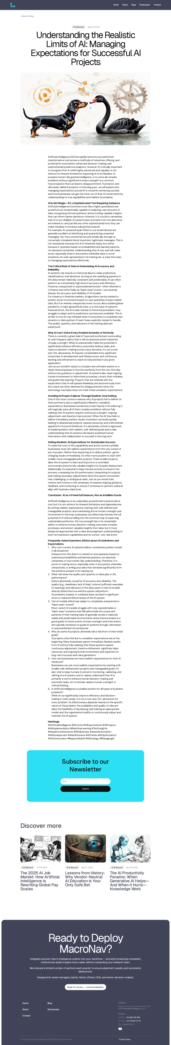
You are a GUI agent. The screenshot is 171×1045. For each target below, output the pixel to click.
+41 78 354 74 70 (133, 1021)
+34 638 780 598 (133, 1017)
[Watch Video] (85, 108)
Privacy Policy (125, 1039)
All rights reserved (64, 1039)
